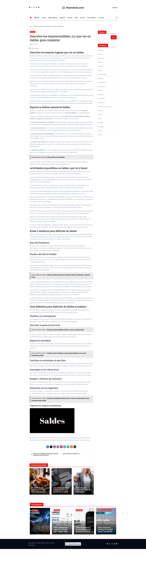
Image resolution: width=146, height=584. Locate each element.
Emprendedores (53, 17)
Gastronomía (101, 86)
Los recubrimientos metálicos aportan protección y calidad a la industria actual (61, 491)
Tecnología (101, 126)
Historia (100, 90)
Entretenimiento (102, 82)
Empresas (62, 17)
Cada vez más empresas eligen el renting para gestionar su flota (82, 491)
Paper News (49, 543)
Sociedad (100, 122)
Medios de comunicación (105, 106)
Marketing (101, 102)
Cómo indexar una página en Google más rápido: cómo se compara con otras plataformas (62, 531)
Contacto (101, 17)
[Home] (31, 17)
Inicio (38, 17)
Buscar (102, 32)
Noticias (70, 17)
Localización (101, 98)
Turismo (82, 17)
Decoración (101, 58)
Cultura (44, 17)
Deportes (100, 62)
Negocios (100, 110)
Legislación (101, 94)
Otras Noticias (91, 17)
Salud (76, 17)
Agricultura (101, 50)
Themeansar (31, 545)
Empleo (100, 70)
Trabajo (100, 130)
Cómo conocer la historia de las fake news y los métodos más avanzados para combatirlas (106, 531)
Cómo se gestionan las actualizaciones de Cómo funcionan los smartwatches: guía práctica (83, 531)
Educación (101, 66)
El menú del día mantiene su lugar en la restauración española (38, 491)
